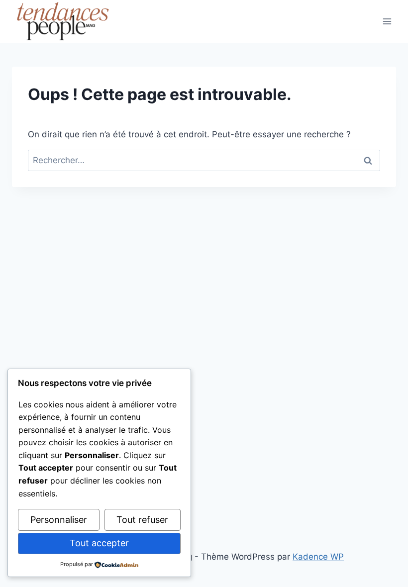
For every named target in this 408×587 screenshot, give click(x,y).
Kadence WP (318, 557)
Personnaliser (58, 519)
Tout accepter (99, 543)
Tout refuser (142, 519)
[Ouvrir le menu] (387, 21)
